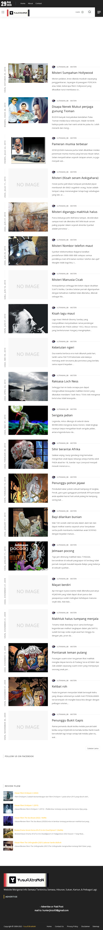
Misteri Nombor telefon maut (72, 246)
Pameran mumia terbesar (70, 144)
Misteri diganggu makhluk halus (74, 212)
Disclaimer (85, 926)
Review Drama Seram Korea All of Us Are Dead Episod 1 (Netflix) (38, 830)
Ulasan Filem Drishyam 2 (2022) (26, 793)
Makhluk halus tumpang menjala (75, 619)
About (30, 3)
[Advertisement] (51, 40)
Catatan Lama (92, 748)
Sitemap (96, 926)
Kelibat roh (59, 686)
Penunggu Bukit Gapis (67, 720)
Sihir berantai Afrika (66, 449)
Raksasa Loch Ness (65, 381)
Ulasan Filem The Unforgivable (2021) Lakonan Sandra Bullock (37, 842)
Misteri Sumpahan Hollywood (72, 73)
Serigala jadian (62, 415)
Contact (39, 3)
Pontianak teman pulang (69, 652)
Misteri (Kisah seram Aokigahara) (75, 178)
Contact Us (59, 926)
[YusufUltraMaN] (18, 13)
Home (23, 3)
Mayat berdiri (61, 585)
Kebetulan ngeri (63, 347)
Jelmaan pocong (63, 551)
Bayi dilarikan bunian (67, 517)
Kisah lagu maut (63, 313)
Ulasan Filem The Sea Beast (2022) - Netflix (30, 818)
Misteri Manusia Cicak (67, 280)
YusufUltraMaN (29, 926)
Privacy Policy (72, 926)
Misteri (73, 67)
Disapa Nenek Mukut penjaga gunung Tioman (72, 108)
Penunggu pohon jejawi (68, 483)
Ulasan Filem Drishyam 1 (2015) (26, 805)
